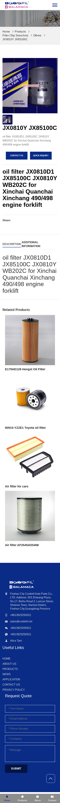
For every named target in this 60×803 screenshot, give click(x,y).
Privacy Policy (13, 689)
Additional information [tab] (31, 244)
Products (20, 31)
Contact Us (11, 684)
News (6, 674)
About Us (9, 663)
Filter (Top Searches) (15, 35)
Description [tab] (11, 244)
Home (6, 658)
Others (37, 35)
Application (11, 679)
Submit (16, 768)
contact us (16, 155)
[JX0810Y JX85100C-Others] (16, 5)
